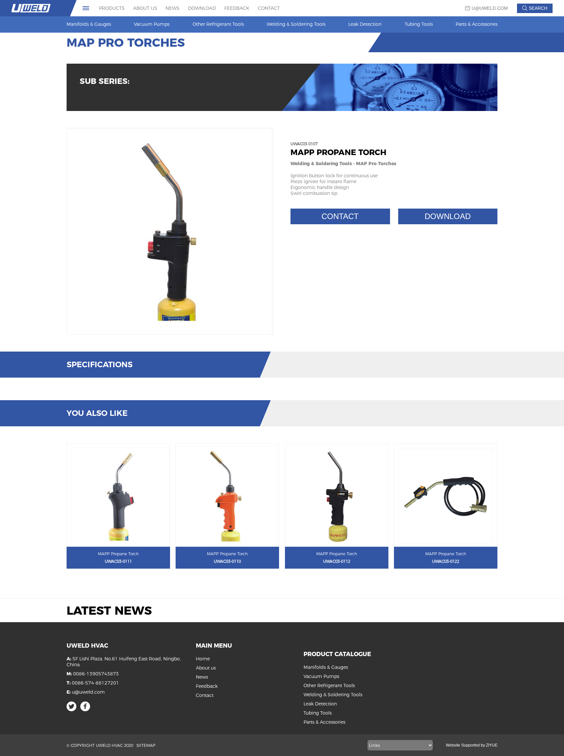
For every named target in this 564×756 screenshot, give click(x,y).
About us (145, 8)
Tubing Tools (419, 24)
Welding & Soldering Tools (296, 24)
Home (203, 659)
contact (340, 216)
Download (202, 8)
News (172, 8)
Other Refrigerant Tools (218, 24)
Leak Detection (365, 24)
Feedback (236, 8)
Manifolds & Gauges (89, 24)
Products (112, 8)
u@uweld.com (490, 8)
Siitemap (145, 745)
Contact (269, 8)
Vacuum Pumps (151, 24)
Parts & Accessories (476, 24)
